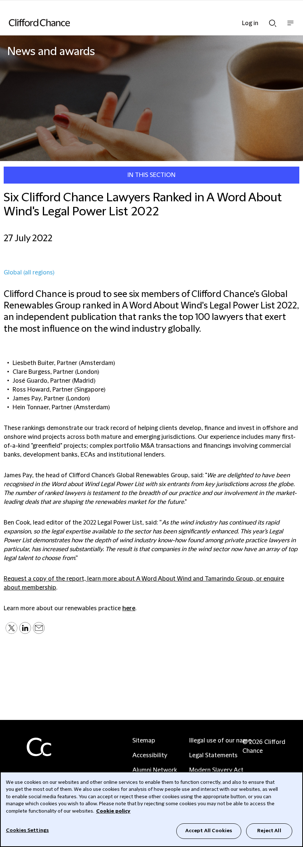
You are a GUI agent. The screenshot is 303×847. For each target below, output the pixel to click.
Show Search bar (272, 21)
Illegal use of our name (220, 740)
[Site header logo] (140, 22)
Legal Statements (213, 755)
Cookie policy (113, 811)
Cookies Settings (27, 830)
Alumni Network (154, 770)
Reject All (269, 831)
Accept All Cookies (208, 831)
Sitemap (143, 740)
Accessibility (149, 755)
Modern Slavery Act (216, 770)
